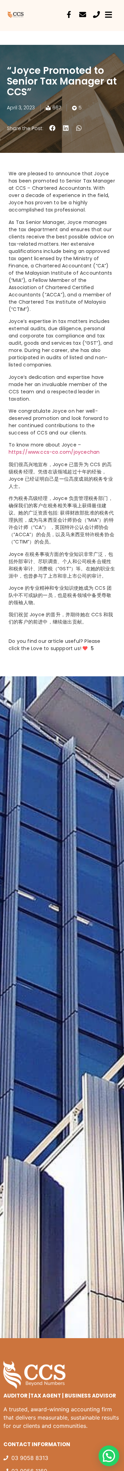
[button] (52, 128)
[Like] (86, 648)
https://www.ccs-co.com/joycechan (54, 452)
